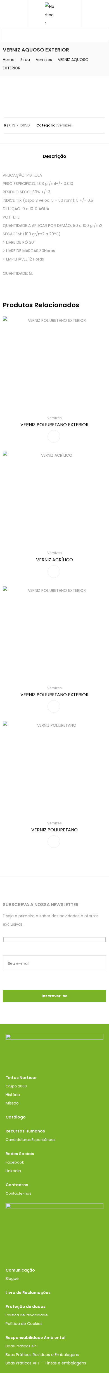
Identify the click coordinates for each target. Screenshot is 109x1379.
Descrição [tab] (54, 156)
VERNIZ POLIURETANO (54, 830)
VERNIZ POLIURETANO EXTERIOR (54, 424)
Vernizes (44, 59)
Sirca (25, 59)
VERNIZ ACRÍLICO (54, 560)
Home (9, 59)
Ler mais (54, 436)
